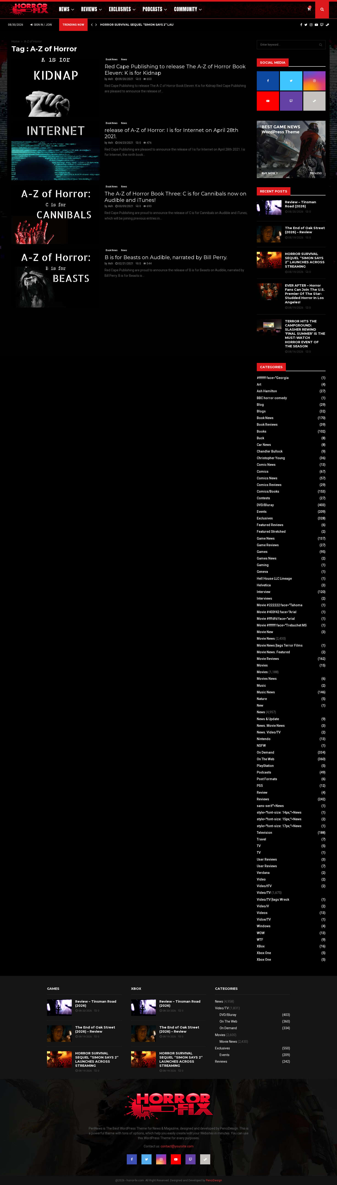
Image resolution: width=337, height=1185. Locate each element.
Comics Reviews (269, 485)
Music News (266, 692)
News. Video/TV (269, 732)
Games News (266, 558)
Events (262, 511)
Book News (112, 59)
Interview (263, 592)
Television (264, 832)
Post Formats (267, 779)
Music (261, 685)
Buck (260, 438)
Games (262, 552)
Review (262, 792)
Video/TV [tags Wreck (273, 899)
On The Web (265, 759)
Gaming (263, 565)
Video (261, 879)
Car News (264, 445)
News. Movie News (271, 725)
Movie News (266, 638)
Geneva (262, 571)
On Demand (265, 752)
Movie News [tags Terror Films (280, 645)
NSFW (261, 745)
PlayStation (265, 766)
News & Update (268, 719)
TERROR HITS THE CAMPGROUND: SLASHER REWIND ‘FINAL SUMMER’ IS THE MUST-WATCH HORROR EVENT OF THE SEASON (305, 333)
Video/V (263, 906)
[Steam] (327, 25)
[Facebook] (301, 25)
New (260, 705)
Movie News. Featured (273, 652)
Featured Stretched (271, 531)
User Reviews (267, 859)
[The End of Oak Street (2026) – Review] (269, 234)
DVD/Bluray (265, 505)
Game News (266, 538)
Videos (262, 913)
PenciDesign (214, 1180)
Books (261, 431)
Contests (263, 498)
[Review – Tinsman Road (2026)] (269, 208)
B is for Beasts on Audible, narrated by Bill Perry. (166, 257)
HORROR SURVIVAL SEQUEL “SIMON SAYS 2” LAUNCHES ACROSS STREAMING (305, 260)
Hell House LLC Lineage (274, 578)
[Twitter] (305, 25)
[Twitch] (321, 25)
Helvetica (264, 585)
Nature (262, 699)
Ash (110, 79)
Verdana (263, 873)
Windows (264, 926)
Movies (262, 665)
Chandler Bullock (269, 451)
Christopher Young (271, 458)
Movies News (267, 678)
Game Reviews (268, 545)
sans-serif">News (270, 806)
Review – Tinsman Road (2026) (300, 204)
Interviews (264, 598)
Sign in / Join (42, 24)
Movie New (265, 632)
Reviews (89, 9)
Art (259, 384)
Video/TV (264, 892)
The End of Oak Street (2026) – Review (305, 230)
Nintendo (264, 739)
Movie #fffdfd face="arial (276, 618)
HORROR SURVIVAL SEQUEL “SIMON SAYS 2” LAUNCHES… (143, 24)
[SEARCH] (321, 44)
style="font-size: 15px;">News (279, 819)
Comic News (266, 464)
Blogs (261, 411)
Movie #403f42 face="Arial (276, 612)
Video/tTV (264, 886)
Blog (260, 404)
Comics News (267, 478)
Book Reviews (267, 424)
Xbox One (264, 953)
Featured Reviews (270, 525)
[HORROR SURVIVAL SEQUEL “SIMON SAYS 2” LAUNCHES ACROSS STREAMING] (269, 260)
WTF (260, 939)
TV (259, 846)
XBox (261, 946)
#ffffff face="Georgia (273, 378)
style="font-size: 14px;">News (279, 812)
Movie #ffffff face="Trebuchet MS (282, 625)
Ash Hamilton (267, 391)
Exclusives (120, 9)
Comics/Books (268, 491)
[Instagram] (311, 25)
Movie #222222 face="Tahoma (279, 605)
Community (185, 9)
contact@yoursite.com (177, 1146)
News (64, 9)
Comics (262, 471)
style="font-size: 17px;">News (279, 826)
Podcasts (152, 9)
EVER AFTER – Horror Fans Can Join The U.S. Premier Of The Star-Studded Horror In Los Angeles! (305, 293)
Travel (261, 839)
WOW (261, 933)
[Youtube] (316, 25)
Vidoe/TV (264, 919)
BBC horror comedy (272, 398)
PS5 (260, 785)
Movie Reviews (268, 659)
